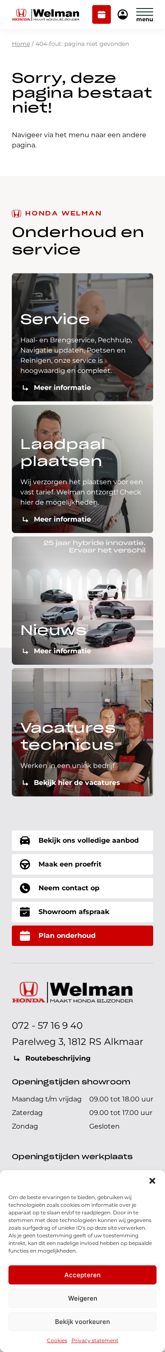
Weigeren (82, 1298)
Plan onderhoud (102, 15)
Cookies (57, 1340)
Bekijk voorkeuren (82, 1322)
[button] (152, 1181)
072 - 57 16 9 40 (47, 1025)
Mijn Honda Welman (123, 15)
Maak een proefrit (70, 864)
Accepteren (82, 1275)
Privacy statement (95, 1340)
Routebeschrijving (58, 1058)
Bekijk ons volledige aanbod (88, 840)
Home (21, 44)
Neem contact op (68, 888)
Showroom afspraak (73, 912)
